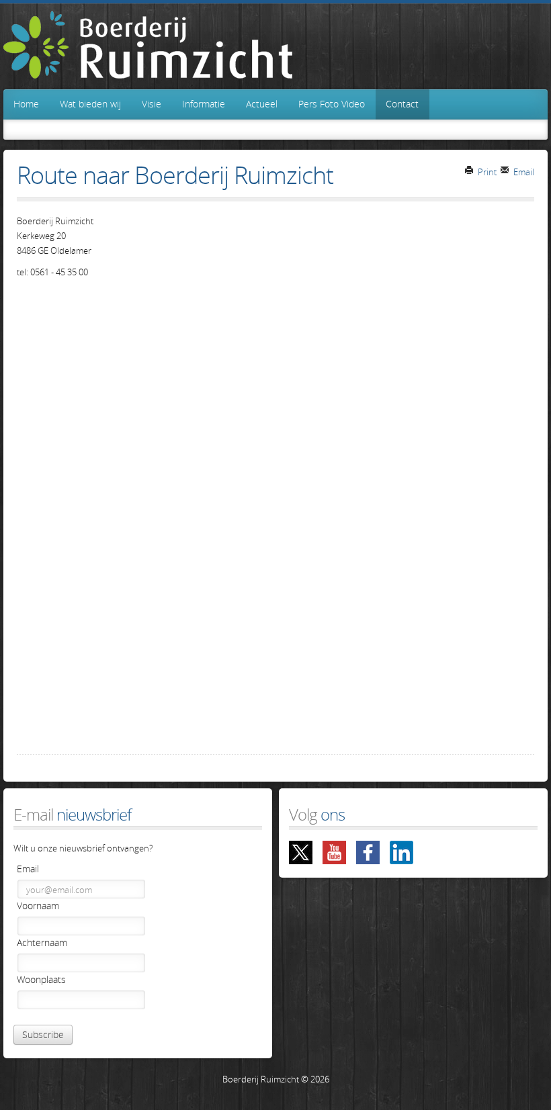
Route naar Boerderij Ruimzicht (175, 174)
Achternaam (42, 942)
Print (486, 172)
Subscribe (43, 1034)
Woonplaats (41, 979)
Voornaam (38, 905)
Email (522, 172)
